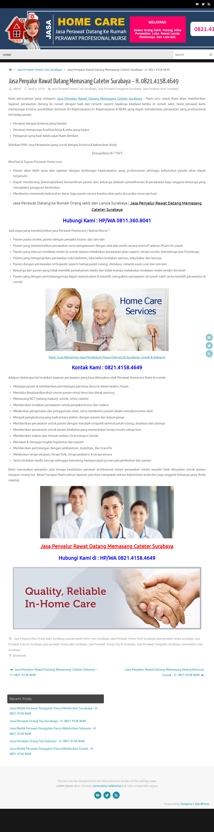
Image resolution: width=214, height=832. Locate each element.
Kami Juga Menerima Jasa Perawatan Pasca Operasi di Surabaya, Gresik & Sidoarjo (107, 357)
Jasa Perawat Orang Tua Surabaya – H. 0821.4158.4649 (47, 721)
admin (17, 89)
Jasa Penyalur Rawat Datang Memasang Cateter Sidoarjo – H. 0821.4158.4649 (53, 672)
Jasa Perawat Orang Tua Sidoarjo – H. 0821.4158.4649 (47, 741)
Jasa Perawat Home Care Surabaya (39, 70)
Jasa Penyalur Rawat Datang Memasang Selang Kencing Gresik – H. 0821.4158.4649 (164, 672)
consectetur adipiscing (107, 786)
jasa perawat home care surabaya (87, 638)
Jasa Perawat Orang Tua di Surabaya (111, 644)
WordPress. (202, 804)
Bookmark (19, 655)
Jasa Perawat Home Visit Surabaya (132, 638)
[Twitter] (203, 4)
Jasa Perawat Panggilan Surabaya (119, 89)
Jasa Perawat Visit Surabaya (160, 89)
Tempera (186, 804)
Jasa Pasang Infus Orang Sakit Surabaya (39, 638)
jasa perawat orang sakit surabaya (65, 644)
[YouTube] (197, 4)
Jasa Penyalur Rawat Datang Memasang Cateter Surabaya (99, 99)
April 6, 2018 (36, 89)
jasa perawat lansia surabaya (174, 638)
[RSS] (209, 4)
